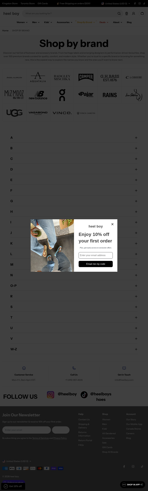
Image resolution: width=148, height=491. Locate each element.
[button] (132, 484)
